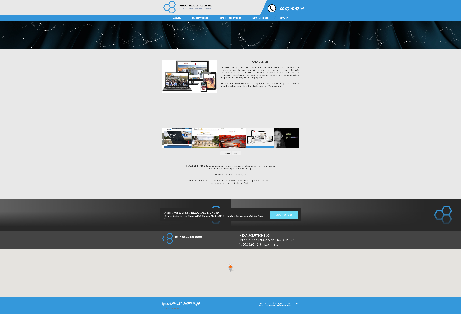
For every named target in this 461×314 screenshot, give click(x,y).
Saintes (253, 216)
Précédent (226, 153)
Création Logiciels (260, 18)
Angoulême (230, 216)
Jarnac (246, 216)
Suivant (236, 153)
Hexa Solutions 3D (170, 308)
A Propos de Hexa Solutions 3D (277, 303)
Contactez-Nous (283, 214)
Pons (260, 216)
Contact (284, 18)
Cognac (239, 216)
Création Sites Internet (229, 18)
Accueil (177, 18)
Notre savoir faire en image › (230, 174)
